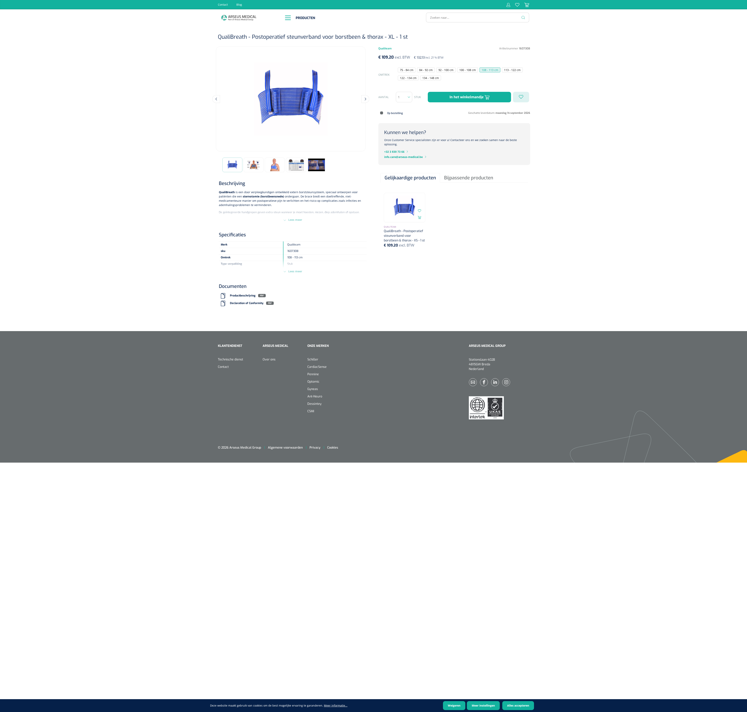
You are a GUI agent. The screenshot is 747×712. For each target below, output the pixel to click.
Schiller (312, 359)
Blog (239, 4)
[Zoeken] (523, 17)
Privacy (314, 447)
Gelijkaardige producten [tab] (410, 178)
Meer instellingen (483, 705)
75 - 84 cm (406, 70)
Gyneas (312, 389)
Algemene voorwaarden (285, 447)
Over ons (269, 359)
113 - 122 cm (512, 70)
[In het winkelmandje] (419, 217)
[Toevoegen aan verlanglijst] (521, 97)
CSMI (310, 411)
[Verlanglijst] (514, 4)
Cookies (332, 447)
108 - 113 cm (490, 70)
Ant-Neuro (314, 396)
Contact (223, 4)
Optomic (313, 382)
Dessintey (314, 404)
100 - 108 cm (467, 70)
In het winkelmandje (467, 97)
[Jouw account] (508, 4)
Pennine (313, 374)
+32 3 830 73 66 (394, 151)
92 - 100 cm (445, 70)
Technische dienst (230, 359)
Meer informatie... (335, 705)
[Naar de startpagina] (249, 17)
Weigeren (454, 705)
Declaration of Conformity (246, 303)
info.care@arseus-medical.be (403, 157)
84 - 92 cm (426, 70)
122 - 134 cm (408, 78)
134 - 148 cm (430, 78)
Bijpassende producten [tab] (468, 178)
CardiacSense (317, 367)
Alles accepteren (518, 705)
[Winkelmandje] (524, 4)
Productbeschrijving (242, 295)
